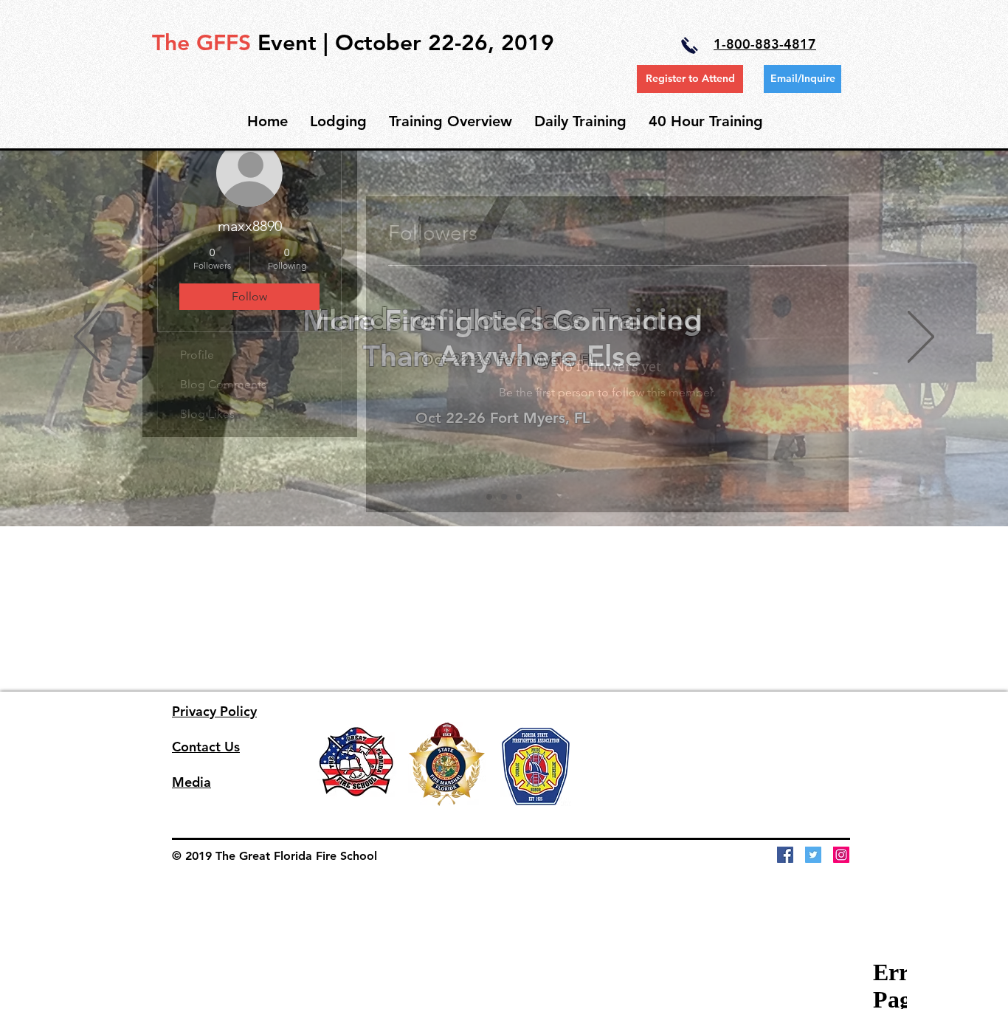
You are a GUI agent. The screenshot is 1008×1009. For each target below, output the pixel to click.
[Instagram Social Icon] (841, 855)
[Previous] (87, 338)
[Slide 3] (519, 497)
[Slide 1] (489, 497)
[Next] (921, 338)
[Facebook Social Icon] (785, 855)
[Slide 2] (504, 497)
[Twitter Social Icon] (813, 855)
